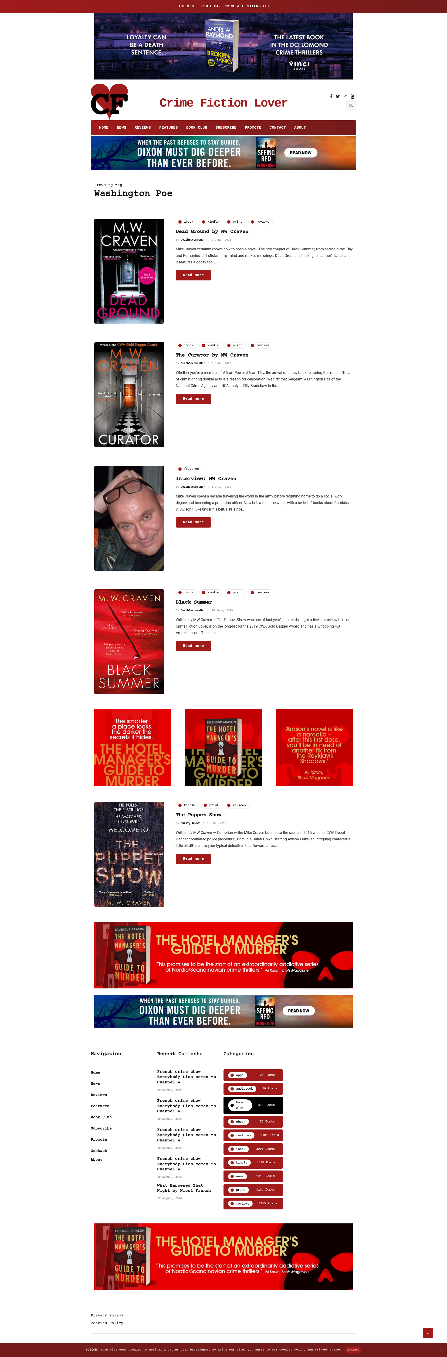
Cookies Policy (107, 1323)
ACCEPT (353, 1349)
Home (103, 128)
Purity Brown (190, 823)
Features (168, 128)
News (121, 128)
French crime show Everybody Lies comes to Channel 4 (186, 1077)
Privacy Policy (107, 1315)
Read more (193, 275)
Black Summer (194, 602)
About (300, 128)
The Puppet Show (198, 815)
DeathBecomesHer (193, 240)
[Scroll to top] (428, 1333)
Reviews (143, 128)
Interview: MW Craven (206, 479)
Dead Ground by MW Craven (212, 232)
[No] (441, 1350)
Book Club (196, 128)
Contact (278, 128)
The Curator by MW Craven (212, 355)
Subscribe (226, 128)
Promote (253, 128)
